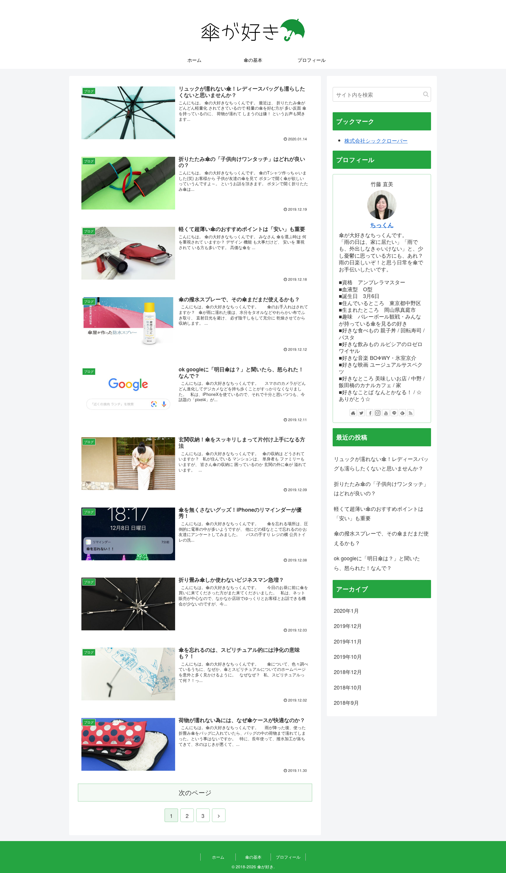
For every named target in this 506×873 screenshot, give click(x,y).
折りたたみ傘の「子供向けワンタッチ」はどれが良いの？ (381, 488)
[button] (426, 94)
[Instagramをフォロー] (377, 412)
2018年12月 (348, 671)
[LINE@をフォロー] (394, 412)
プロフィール (288, 857)
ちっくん (382, 225)
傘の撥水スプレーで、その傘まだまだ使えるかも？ (381, 537)
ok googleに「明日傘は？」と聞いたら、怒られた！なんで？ (377, 562)
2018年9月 (346, 702)
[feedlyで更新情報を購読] (402, 412)
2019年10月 (348, 656)
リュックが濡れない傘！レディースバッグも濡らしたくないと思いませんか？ (381, 463)
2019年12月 (348, 625)
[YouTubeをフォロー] (385, 412)
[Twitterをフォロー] (361, 412)
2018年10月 (348, 687)
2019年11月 (348, 641)
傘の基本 (253, 857)
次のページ (195, 792)
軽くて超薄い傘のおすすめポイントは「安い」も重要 (378, 513)
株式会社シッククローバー (376, 140)
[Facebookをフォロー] (369, 412)
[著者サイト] (353, 412)
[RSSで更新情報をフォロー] (410, 412)
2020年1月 (346, 610)
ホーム (218, 857)
